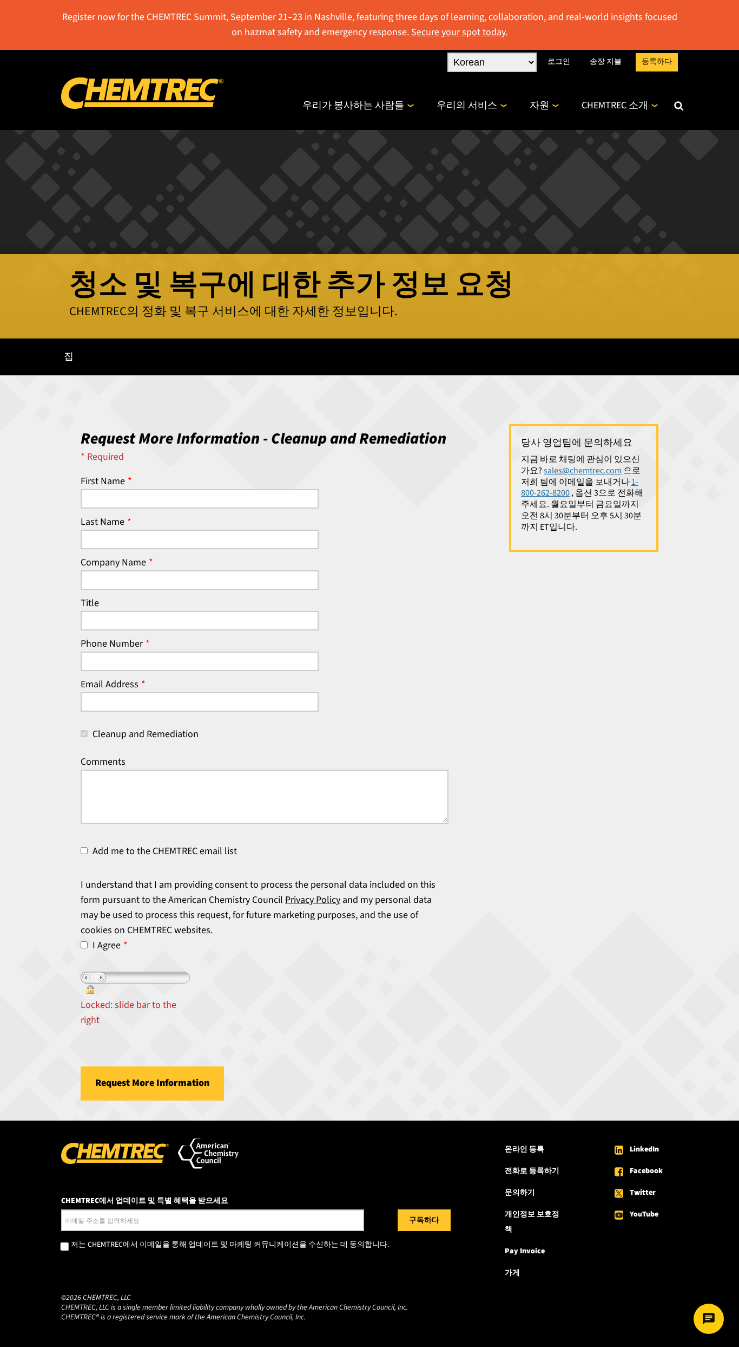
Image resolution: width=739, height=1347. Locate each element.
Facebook (646, 1171)
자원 (539, 105)
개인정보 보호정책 (532, 1222)
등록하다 (657, 61)
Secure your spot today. (459, 32)
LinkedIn (644, 1149)
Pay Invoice (525, 1251)
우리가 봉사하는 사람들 (353, 105)
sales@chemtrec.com (583, 471)
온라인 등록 (524, 1149)
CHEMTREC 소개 (615, 105)
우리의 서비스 (467, 105)
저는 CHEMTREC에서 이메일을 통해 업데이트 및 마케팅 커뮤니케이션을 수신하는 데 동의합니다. (230, 1245)
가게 (512, 1272)
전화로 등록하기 (532, 1171)
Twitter (643, 1192)
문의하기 (520, 1192)
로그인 (558, 61)
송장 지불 (606, 61)
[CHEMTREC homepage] (142, 106)
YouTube (644, 1214)
